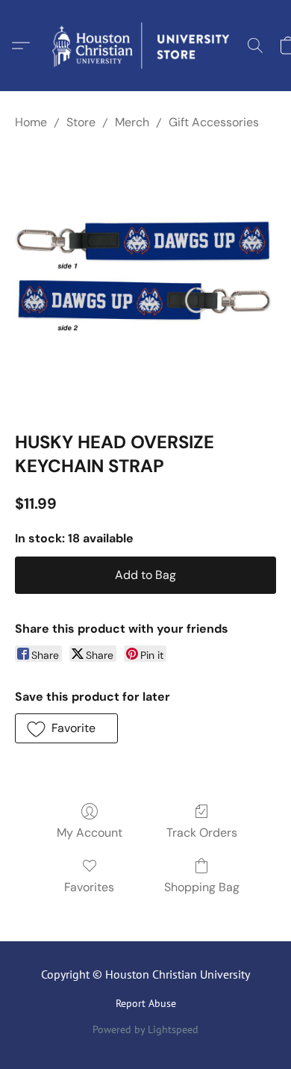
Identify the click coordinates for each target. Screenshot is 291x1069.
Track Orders (201, 832)
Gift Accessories (214, 122)
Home (31, 122)
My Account (89, 832)
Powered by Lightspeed (145, 1029)
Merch (132, 122)
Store (81, 122)
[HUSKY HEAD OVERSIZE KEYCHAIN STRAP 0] (145, 277)
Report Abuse (146, 1003)
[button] (145, 45)
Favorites (89, 887)
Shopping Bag (202, 887)
